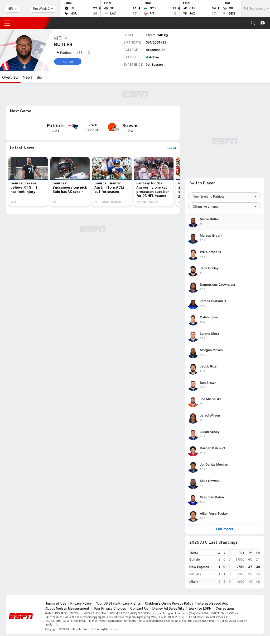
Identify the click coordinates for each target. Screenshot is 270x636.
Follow (67, 61)
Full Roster (224, 529)
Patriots (65, 53)
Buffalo (194, 559)
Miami (193, 582)
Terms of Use (55, 603)
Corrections (225, 608)
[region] (224, 567)
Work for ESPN (200, 608)
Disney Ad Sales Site (168, 608)
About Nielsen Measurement (67, 608)
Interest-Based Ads (212, 603)
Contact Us (139, 608)
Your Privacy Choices (110, 608)
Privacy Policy (81, 603)
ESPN (31, 23)
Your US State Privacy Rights (118, 603)
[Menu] (7, 23)
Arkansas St (155, 50)
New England (199, 567)
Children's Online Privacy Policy (169, 603)
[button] (253, 23)
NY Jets (195, 574)
